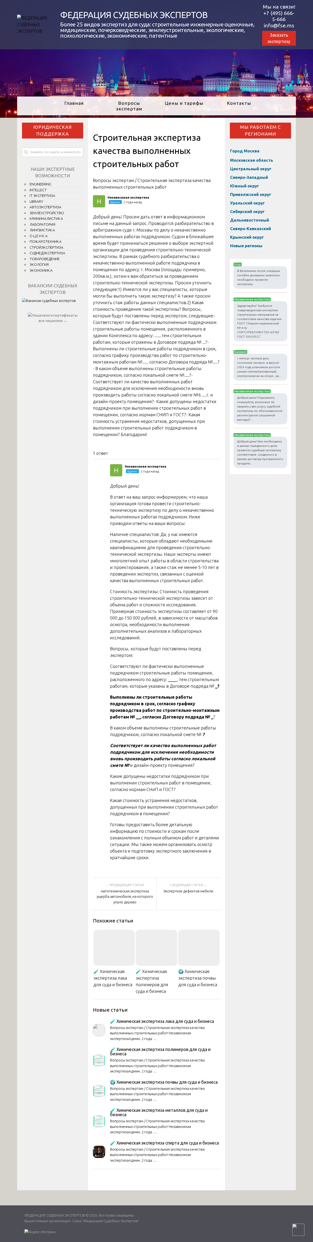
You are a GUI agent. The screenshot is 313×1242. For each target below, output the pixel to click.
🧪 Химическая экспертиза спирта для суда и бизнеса (164, 1142)
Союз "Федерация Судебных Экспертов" (105, 1221)
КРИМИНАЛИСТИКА (46, 218)
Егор (237, 264)
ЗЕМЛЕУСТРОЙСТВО (47, 213)
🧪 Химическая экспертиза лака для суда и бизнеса (112, 978)
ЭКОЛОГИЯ (39, 264)
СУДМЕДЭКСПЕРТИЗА (47, 253)
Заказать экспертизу (279, 38)
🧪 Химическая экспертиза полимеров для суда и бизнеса (152, 981)
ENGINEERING (40, 184)
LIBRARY (36, 201)
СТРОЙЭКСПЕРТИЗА (46, 247)
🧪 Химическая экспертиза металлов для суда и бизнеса (159, 1112)
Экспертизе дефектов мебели (188, 891)
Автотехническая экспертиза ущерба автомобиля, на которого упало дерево (125, 896)
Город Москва (244, 151)
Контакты (239, 103)
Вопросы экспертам (129, 105)
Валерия (240, 351)
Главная (74, 103)
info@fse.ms (279, 25)
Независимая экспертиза (252, 299)
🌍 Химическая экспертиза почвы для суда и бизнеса (197, 978)
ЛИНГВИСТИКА (42, 230)
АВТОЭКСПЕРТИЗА (45, 207)
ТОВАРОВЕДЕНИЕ (45, 259)
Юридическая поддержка (52, 130)
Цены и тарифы (184, 103)
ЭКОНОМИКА (41, 270)
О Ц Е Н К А (39, 236)
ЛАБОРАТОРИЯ (42, 224)
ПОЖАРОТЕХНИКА (46, 241)
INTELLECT (38, 190)
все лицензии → (52, 321)
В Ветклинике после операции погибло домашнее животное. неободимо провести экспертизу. (258, 277)
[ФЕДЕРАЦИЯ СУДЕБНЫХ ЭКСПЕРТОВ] (33, 31)
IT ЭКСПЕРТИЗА (42, 195)
